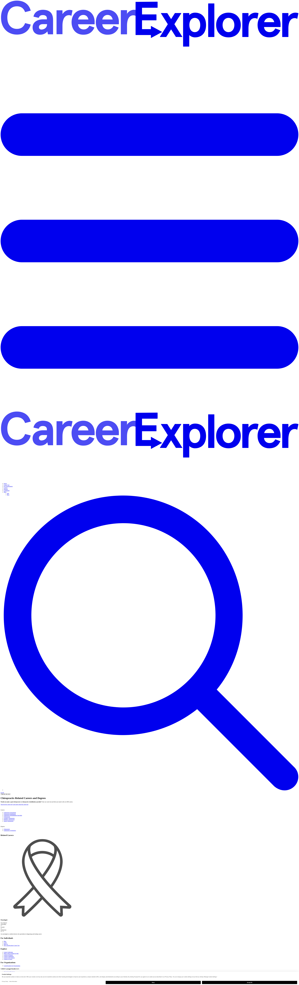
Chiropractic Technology (10, 830)
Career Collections (8, 952)
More (5, 492)
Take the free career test (6, 804)
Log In (2, 792)
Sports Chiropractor (8, 821)
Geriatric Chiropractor (9, 818)
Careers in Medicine (9, 956)
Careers (5, 487)
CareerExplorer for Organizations (12, 965)
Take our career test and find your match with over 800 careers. (37, 802)
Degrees (6, 489)
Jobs (8, 493)
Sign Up (6, 944)
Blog (8, 494)
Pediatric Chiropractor (9, 819)
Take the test (5, 794)
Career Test (6, 485)
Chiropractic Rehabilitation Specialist (13, 815)
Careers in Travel (8, 959)
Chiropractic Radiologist (10, 814)
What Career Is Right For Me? (11, 953)
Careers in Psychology (9, 957)
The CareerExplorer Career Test (11, 945)
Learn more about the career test (20, 804)
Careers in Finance (8, 955)
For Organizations (8, 486)
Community (7, 490)
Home (5, 483)
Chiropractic (7, 829)
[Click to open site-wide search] (151, 790)
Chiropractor (7, 816)
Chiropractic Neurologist (10, 812)
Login (5, 942)
